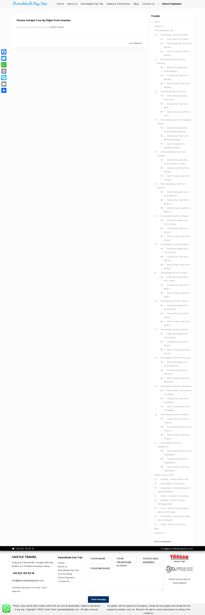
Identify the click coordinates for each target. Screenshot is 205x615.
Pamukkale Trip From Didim (174, 272)
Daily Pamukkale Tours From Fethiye (176, 250)
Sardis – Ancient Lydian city (173, 524)
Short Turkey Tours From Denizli (177, 352)
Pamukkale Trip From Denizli (174, 329)
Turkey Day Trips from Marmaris (176, 372)
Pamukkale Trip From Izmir (174, 91)
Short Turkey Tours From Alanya (177, 238)
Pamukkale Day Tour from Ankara (178, 45)
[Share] (4, 90)
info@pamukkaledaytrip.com (177, 548)
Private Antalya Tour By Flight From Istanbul (43, 20)
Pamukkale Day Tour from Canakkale (178, 392)
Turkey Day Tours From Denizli (176, 344)
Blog (156, 528)
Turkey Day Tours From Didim (176, 287)
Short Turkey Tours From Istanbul (177, 85)
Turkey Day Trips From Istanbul (176, 77)
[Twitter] (4, 58)
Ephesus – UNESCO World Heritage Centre (171, 502)
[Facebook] (4, 52)
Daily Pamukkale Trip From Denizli (175, 335)
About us (158, 26)
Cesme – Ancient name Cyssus (175, 496)
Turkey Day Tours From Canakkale (176, 400)
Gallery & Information (164, 475)
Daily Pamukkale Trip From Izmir (175, 98)
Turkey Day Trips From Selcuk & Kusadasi (176, 138)
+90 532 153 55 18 (24, 548)
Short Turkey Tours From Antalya (177, 178)
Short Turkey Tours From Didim (177, 295)
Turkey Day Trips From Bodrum (176, 202)
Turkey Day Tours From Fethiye (176, 258)
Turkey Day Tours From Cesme (176, 315)
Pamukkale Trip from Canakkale (176, 386)
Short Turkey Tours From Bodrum (177, 210)
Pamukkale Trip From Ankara (175, 34)
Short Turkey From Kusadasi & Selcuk (174, 146)
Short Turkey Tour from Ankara (176, 53)
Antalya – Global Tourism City (174, 479)
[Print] (4, 71)
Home (157, 22)
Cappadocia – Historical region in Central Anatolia (174, 490)
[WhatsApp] (4, 65)
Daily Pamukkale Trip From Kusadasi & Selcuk (175, 130)
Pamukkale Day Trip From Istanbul (171, 61)
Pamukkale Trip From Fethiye (174, 244)
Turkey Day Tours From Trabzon (176, 421)
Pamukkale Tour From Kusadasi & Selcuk (174, 122)
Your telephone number (123, 562)
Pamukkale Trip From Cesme (174, 301)
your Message (100, 568)
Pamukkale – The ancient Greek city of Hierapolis (173, 518)
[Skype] (4, 77)
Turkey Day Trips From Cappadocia (176, 461)
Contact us (159, 533)
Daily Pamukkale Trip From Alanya (175, 222)
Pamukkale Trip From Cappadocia (169, 445)
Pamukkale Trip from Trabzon (175, 414)
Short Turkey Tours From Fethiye (177, 266)
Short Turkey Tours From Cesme (177, 323)
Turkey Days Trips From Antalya (176, 170)
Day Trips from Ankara (177, 39)
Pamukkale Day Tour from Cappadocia (178, 453)
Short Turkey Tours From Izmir (177, 114)
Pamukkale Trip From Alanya (174, 216)
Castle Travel (57, 27)
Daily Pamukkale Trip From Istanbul (175, 69)
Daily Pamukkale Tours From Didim (176, 279)
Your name (97, 558)
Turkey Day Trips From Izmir (176, 106)
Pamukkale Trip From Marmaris (176, 358)
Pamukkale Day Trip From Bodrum (171, 186)
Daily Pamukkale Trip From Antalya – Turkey (175, 162)
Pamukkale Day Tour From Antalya (171, 154)
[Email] (4, 84)
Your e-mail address (151, 560)
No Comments (135, 43)
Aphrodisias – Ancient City (173, 483)
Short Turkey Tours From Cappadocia (177, 469)
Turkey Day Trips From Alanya (176, 230)
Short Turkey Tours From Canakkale (177, 408)
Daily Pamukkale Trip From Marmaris (175, 364)
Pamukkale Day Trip (163, 30)
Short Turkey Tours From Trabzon (177, 437)
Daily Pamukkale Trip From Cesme (175, 307)
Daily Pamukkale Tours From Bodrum (176, 194)
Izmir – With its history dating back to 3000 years (172, 510)
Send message (98, 599)
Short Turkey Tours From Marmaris (177, 380)
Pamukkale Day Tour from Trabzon (178, 429)
